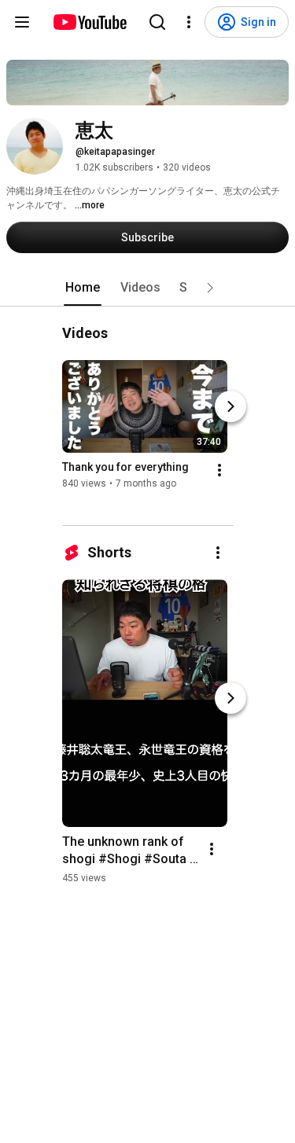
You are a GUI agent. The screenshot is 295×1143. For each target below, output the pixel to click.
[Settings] (188, 22)
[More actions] (219, 470)
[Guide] (22, 22)
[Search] (157, 22)
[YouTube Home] (89, 22)
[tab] (82, 288)
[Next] (230, 406)
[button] (210, 288)
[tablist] (148, 288)
